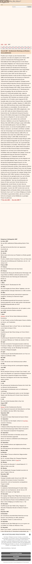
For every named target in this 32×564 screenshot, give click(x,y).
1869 (30, 47)
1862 (8, 47)
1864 (14, 47)
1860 (5, 44)
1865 (17, 47)
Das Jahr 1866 (6, 200)
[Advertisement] (16, 25)
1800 (2, 44)
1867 (24, 47)
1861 (5, 47)
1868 (27, 47)
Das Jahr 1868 (15, 200)
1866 (21, 47)
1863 (11, 47)
